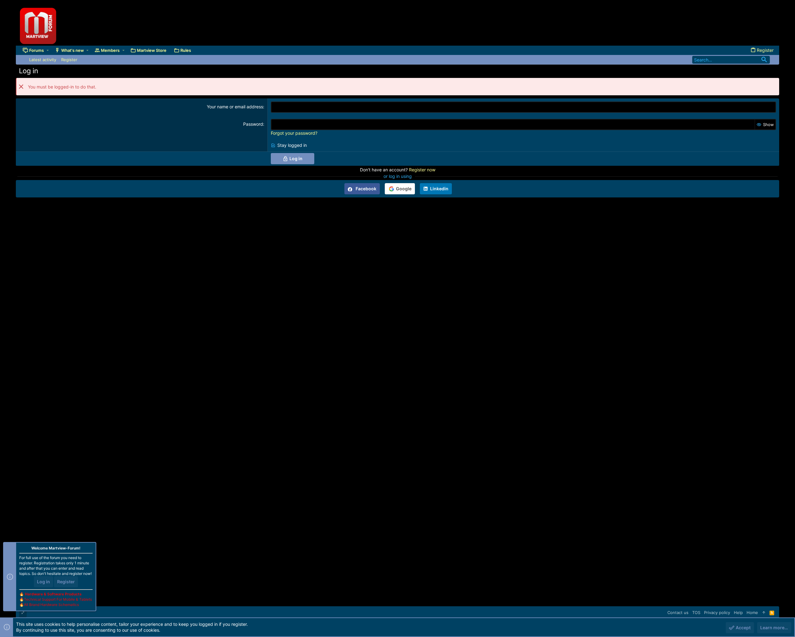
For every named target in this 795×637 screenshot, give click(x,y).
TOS (696, 612)
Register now (422, 169)
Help (738, 612)
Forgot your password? (294, 133)
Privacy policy (717, 612)
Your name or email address (235, 106)
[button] (47, 50)
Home (752, 612)
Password (253, 124)
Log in (43, 581)
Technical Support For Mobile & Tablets (58, 599)
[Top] (764, 612)
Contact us (677, 612)
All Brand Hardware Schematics (51, 604)
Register (66, 581)
